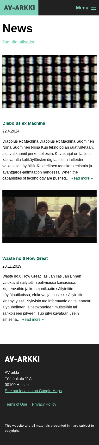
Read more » (82, 178)
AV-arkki (19, 7)
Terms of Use (16, 404)
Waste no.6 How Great (25, 258)
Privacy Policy (44, 404)
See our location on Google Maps (33, 391)
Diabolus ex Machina (23, 123)
